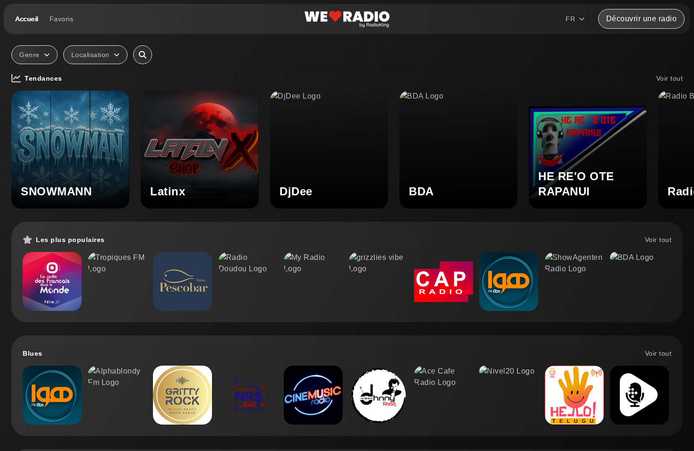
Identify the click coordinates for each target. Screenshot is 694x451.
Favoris (62, 19)
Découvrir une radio (641, 19)
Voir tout (669, 78)
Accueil (26, 19)
